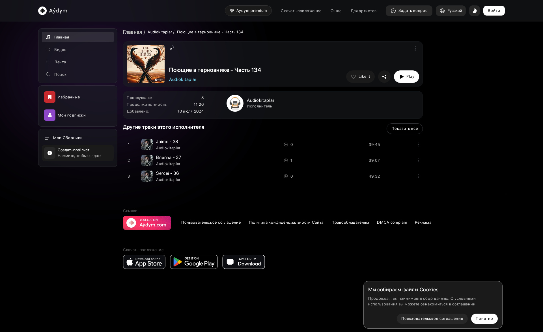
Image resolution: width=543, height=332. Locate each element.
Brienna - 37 (168, 157)
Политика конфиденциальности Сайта (286, 222)
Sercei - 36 (167, 173)
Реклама (423, 222)
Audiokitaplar (160, 32)
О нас (336, 10)
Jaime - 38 (167, 141)
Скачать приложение (301, 10)
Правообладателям (350, 222)
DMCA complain (392, 222)
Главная (132, 32)
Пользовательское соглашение (211, 222)
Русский (454, 10)
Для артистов (364, 10)
